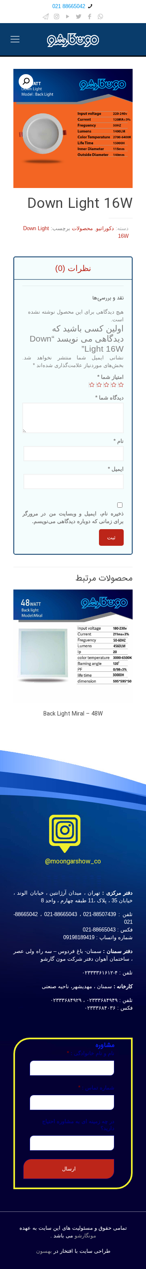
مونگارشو (85, 1236)
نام (119, 441)
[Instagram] (56, 16)
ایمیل (116, 469)
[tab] (73, 268)
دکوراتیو (105, 228)
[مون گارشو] (73, 39)
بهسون (44, 1251)
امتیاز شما (110, 377)
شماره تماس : (96, 1088)
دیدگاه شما (109, 398)
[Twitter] (78, 16)
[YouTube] (67, 16)
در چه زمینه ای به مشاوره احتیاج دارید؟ (78, 1124)
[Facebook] (89, 16)
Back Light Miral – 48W (73, 713)
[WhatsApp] (100, 16)
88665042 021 (68, 6)
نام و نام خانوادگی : (90, 1053)
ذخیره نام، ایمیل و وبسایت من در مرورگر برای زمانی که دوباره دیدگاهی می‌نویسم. (73, 517)
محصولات (82, 228)
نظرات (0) (73, 268)
